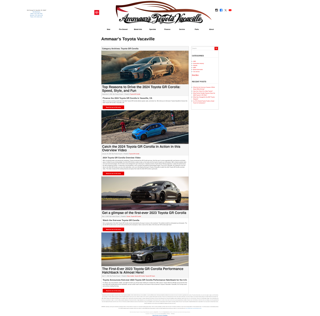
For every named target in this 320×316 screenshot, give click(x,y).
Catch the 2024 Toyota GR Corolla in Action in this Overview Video (141, 148)
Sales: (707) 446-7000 (36, 13)
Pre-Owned (123, 29)
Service (182, 29)
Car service (196, 71)
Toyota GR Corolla (135, 94)
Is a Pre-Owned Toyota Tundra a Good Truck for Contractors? (203, 102)
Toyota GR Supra (150, 276)
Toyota (128, 216)
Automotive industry (198, 63)
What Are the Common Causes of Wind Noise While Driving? (204, 88)
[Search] (216, 48)
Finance (167, 29)
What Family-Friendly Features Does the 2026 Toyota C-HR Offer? (204, 94)
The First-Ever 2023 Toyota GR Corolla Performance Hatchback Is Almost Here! (142, 270)
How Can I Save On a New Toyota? (203, 91)
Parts (197, 29)
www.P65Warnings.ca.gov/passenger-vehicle (193, 308)
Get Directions (36, 12)
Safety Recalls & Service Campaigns (160, 315)
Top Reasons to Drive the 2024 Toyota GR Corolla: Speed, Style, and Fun (141, 88)
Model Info (138, 29)
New (108, 29)
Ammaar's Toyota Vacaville (128, 39)
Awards (195, 65)
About (211, 29)
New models (130, 276)
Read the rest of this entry (113, 107)
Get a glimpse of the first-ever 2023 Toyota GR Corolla (144, 212)
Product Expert (119, 94)
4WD (194, 61)
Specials (152, 29)
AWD (194, 67)
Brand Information (198, 69)
